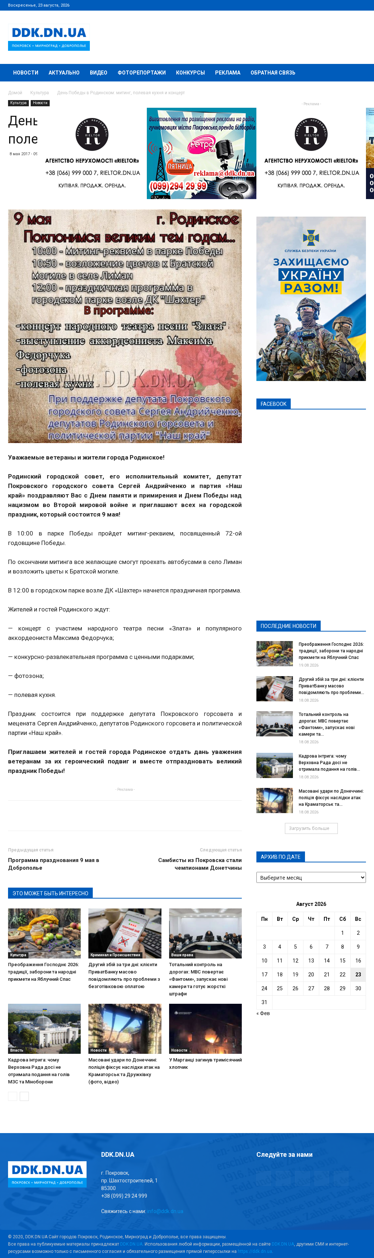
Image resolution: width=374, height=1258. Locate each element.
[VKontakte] (348, 5)
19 (295, 974)
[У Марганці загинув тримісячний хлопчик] (205, 1029)
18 (280, 974)
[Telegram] (324, 5)
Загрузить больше (309, 828)
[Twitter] (336, 5)
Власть (16, 1050)
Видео (98, 73)
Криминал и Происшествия (115, 955)
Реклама (227, 73)
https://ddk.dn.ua (255, 1251)
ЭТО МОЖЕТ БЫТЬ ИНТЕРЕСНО (50, 893)
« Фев (263, 1013)
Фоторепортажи (142, 73)
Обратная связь (273, 73)
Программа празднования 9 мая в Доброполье (53, 864)
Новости (25, 73)
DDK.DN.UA (131, 1244)
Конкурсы (190, 73)
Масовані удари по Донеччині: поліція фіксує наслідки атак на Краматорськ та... (331, 798)
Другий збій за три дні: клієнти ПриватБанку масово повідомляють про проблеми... (331, 686)
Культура (39, 92)
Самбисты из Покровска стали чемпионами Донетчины (200, 864)
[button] (357, 73)
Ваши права (182, 955)
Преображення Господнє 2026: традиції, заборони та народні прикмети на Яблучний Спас (43, 972)
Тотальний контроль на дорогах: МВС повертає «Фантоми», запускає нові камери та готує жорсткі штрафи (198, 979)
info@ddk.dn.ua (165, 1211)
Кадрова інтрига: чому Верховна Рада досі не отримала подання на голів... (329, 763)
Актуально (64, 73)
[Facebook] (312, 5)
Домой (15, 92)
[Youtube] (360, 5)
